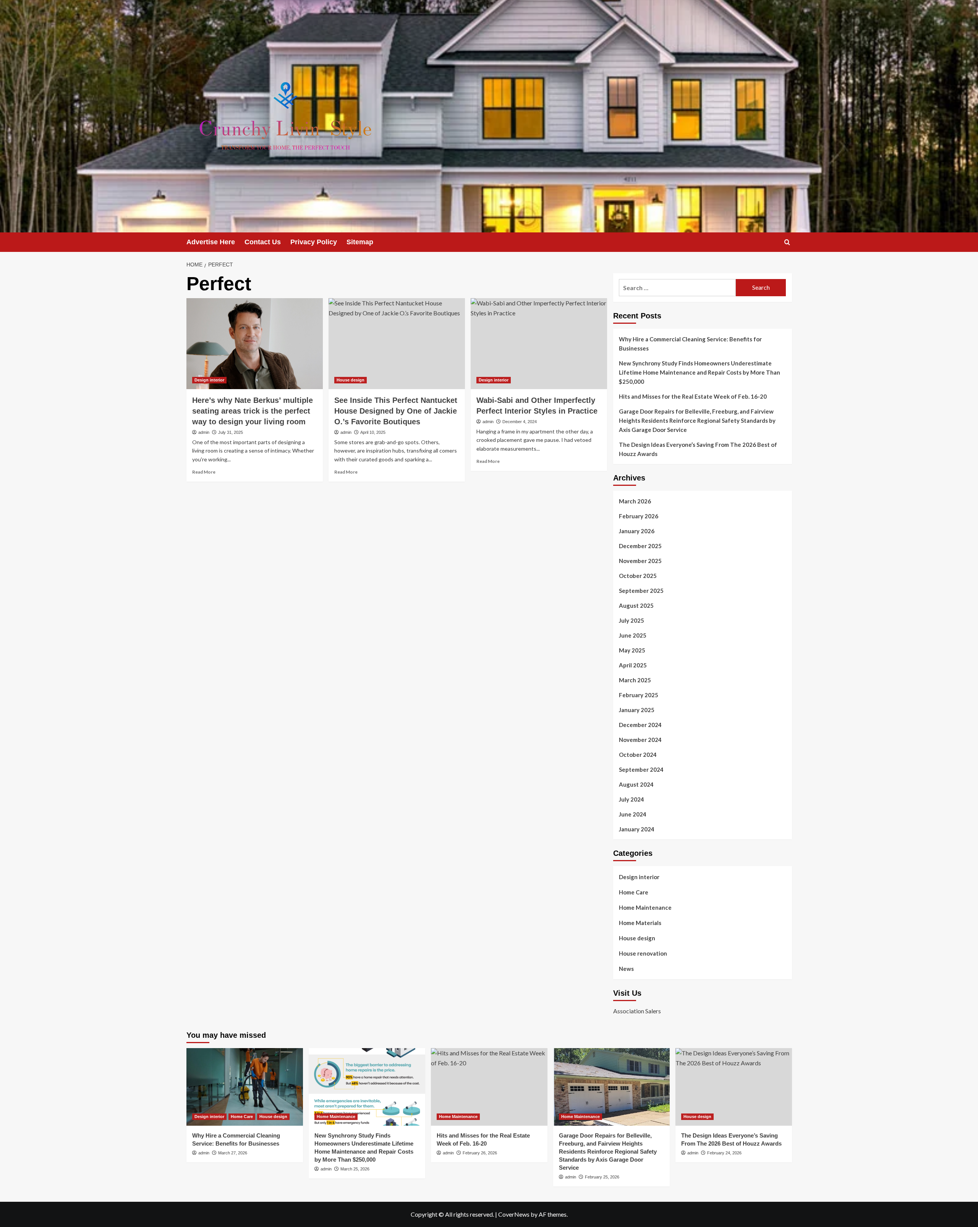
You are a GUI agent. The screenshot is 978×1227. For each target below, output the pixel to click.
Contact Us (262, 242)
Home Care (633, 892)
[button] (787, 242)
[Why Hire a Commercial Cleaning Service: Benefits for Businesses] (244, 1087)
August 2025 (636, 605)
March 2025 (635, 680)
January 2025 (636, 709)
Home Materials (640, 922)
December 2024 (640, 724)
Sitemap (360, 242)
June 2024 (632, 814)
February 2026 (638, 516)
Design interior (209, 380)
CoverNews (513, 1214)
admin (203, 432)
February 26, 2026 (480, 1153)
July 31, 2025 (230, 432)
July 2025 (631, 620)
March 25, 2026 (354, 1169)
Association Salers (637, 1010)
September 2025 (641, 590)
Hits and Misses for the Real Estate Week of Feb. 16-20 (693, 396)
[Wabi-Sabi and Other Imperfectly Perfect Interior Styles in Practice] (539, 343)
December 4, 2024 (519, 421)
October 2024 (638, 754)
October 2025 (638, 575)
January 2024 (636, 829)
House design (350, 380)
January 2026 (636, 530)
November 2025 (640, 560)
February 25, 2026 (602, 1177)
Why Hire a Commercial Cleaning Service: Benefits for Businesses (690, 344)
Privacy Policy (313, 242)
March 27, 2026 (232, 1153)
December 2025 (640, 545)
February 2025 (638, 694)
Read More (203, 472)
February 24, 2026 (724, 1153)
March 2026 (635, 501)
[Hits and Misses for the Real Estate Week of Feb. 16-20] (489, 1087)
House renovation (643, 953)
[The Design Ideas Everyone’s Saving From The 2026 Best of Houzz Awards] (733, 1087)
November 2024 (640, 739)
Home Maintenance (645, 907)
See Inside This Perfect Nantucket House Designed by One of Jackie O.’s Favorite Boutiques (395, 411)
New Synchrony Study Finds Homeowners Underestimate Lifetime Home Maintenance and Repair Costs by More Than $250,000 (699, 372)
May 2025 (632, 650)
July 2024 (631, 799)
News (626, 968)
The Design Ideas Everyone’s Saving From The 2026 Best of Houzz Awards (698, 449)
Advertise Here (210, 242)
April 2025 (633, 665)
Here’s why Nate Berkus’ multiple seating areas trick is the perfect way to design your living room (252, 411)
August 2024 (636, 784)
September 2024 (641, 769)
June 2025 (632, 635)
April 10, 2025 (372, 432)
